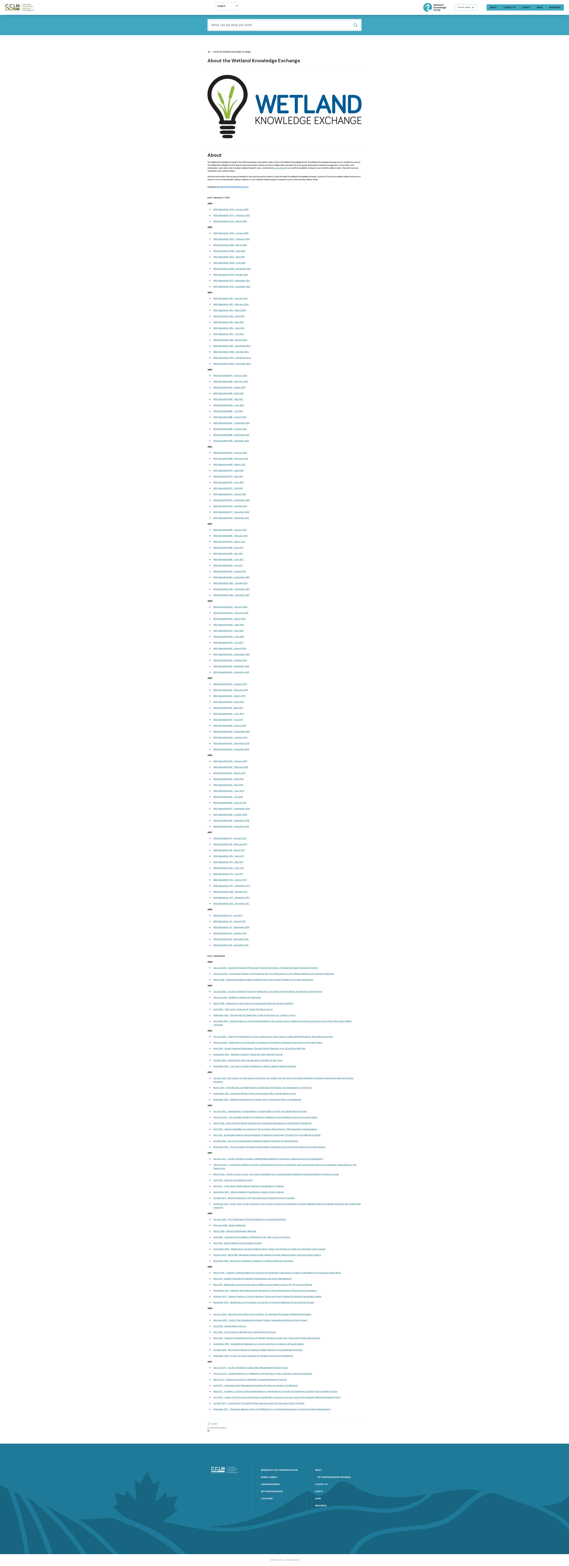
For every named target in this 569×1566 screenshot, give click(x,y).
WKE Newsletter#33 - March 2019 (229, 696)
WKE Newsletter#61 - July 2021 (228, 565)
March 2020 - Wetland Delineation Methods (234, 1231)
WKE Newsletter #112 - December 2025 (232, 286)
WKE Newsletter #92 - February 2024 (231, 304)
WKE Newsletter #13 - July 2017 (228, 874)
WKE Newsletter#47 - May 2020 (228, 630)
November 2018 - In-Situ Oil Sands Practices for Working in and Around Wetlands (253, 1355)
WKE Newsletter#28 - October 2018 (230, 814)
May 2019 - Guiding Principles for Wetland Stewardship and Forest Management (252, 1278)
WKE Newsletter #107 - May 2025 (229, 257)
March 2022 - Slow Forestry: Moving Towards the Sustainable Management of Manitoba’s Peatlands (262, 1123)
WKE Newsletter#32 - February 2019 (230, 690)
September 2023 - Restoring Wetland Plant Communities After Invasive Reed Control (254, 1093)
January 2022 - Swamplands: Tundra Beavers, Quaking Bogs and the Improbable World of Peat (260, 1111)
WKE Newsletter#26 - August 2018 (229, 802)
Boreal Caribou (269, 1477)
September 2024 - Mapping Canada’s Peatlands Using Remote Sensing (248, 1054)
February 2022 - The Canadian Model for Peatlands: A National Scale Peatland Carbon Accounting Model (265, 1117)
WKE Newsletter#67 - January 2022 (230, 452)
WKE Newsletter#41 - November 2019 (231, 743)
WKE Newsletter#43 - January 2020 (230, 607)
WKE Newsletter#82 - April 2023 (228, 393)
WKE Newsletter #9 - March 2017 (229, 850)
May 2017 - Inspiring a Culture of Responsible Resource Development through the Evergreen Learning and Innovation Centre (275, 1391)
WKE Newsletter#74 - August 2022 (229, 494)
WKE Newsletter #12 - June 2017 (228, 868)
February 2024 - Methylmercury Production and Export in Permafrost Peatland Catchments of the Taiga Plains (268, 1042)
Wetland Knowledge (272, 1491)
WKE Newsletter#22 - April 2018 (228, 779)
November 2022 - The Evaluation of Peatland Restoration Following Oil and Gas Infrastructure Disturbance (269, 1147)
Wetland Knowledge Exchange (333, 1477)
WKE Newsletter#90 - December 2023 (231, 440)
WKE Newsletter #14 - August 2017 (230, 880)
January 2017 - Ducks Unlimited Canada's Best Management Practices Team (250, 1367)
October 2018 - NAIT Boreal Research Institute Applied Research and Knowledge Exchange (258, 1350)
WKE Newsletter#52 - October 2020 (230, 660)
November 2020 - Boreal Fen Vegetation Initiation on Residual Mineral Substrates (253, 1261)
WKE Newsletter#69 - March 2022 (229, 464)
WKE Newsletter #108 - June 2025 (229, 262)
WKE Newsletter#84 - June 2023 (228, 405)
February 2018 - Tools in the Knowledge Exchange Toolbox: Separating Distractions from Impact (260, 1320)
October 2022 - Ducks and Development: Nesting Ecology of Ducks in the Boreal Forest (255, 1141)
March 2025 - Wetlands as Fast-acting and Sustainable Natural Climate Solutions (253, 1003)
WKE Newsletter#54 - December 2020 (231, 672)
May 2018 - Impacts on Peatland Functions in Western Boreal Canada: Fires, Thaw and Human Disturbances (266, 1338)
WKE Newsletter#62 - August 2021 (229, 571)
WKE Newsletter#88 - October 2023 (230, 429)
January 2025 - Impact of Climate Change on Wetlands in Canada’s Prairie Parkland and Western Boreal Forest (267, 991)
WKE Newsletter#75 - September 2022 (231, 500)
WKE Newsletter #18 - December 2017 (231, 903)
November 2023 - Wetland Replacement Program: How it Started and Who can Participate (257, 1099)
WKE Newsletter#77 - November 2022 (231, 512)
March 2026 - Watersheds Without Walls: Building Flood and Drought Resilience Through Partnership (263, 979)
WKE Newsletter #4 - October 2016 (230, 933)
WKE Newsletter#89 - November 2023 (231, 435)
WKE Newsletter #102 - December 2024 (232, 363)
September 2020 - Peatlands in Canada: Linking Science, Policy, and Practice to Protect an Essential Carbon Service (269, 1249)
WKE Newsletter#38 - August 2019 (229, 725)
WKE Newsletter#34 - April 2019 (228, 702)
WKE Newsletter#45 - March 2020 (229, 618)
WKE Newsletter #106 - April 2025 (229, 251)
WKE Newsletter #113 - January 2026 (230, 209)
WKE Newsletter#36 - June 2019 (228, 713)
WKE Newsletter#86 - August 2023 (229, 417)
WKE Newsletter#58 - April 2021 (228, 547)
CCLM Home (267, 1498)
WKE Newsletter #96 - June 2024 (229, 328)
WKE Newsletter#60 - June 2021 (228, 559)
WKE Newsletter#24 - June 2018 (228, 791)
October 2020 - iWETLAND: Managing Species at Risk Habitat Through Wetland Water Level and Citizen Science (267, 1255)
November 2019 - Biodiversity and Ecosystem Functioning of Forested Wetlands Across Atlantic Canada (263, 1302)
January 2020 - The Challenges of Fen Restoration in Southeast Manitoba (249, 1219)
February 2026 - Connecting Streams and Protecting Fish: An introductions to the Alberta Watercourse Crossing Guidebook (273, 973)
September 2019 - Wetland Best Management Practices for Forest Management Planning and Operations (265, 1290)
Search (355, 25)
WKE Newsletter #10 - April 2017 (228, 856)
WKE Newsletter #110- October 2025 (230, 274)
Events (526, 7)
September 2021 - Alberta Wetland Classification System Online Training (248, 1192)
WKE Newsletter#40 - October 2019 (230, 737)
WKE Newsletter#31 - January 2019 (230, 684)
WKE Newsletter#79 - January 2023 (230, 375)
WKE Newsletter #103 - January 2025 (230, 233)
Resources (554, 7)
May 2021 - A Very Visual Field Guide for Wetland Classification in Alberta (248, 1186)
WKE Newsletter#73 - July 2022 (228, 488)
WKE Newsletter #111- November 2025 (231, 280)
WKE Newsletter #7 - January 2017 (230, 838)
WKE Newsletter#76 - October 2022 (230, 506)
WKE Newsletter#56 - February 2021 (230, 535)
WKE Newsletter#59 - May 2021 (228, 553)
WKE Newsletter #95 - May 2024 (228, 322)
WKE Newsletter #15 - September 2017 (231, 885)
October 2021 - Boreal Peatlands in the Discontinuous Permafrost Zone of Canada (254, 1198)
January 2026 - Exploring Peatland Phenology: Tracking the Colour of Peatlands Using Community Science (265, 967)
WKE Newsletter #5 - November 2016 (231, 939)
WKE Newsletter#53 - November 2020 (231, 666)
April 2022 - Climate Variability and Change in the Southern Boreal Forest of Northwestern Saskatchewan (265, 1129)
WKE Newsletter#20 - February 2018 (230, 767)
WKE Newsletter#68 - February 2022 (230, 458)
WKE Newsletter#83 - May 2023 (228, 399)
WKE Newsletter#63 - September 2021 (231, 577)
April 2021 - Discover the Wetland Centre (233, 1180)
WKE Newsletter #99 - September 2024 (232, 346)
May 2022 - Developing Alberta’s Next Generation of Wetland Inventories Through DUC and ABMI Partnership (267, 1135)
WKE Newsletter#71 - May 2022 (228, 476)
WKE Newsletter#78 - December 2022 (231, 518)
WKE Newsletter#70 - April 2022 (228, 470)
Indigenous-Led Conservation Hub (279, 1470)
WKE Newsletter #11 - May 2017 (228, 862)
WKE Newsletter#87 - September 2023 (231, 423)
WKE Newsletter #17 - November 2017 (231, 897)
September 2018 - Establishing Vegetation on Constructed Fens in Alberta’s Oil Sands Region (258, 1344)
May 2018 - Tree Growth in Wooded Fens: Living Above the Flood (244, 1332)
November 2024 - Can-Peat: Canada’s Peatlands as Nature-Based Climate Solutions (254, 1066)
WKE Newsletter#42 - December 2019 (231, 749)
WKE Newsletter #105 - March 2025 (230, 245)
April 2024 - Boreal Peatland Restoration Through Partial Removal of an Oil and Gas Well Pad (259, 1048)
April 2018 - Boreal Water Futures (229, 1326)
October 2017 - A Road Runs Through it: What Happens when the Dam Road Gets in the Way (258, 1403)
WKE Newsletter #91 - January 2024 (230, 298)
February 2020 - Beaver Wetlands (229, 1225)
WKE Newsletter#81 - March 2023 (229, 387)
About (493, 7)
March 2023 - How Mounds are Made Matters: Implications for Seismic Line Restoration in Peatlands (262, 1087)
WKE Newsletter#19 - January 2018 (230, 761)
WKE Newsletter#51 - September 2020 (231, 654)
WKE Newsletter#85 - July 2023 (228, 411)
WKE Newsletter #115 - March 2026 (230, 221)
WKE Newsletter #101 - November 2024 (232, 357)
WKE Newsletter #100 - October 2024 (231, 351)
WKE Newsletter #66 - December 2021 (231, 595)
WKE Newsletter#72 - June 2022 (228, 482)
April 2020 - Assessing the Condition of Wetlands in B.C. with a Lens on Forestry (251, 1237)
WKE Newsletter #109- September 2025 (232, 268)
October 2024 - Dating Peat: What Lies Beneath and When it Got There (247, 1060)
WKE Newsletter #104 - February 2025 (231, 239)
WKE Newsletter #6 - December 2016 (230, 945)
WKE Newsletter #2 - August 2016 (229, 921)
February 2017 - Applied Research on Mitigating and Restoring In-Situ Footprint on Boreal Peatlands (262, 1373)
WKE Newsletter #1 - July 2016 (227, 915)
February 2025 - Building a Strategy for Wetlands (237, 997)
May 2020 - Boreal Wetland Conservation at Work (237, 1243)
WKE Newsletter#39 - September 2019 (231, 731)
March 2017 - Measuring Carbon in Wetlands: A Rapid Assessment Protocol (250, 1379)
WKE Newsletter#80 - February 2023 (230, 381)
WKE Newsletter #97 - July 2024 (228, 334)
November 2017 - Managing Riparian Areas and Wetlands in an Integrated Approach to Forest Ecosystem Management (272, 1409)
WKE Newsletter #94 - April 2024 (229, 316)
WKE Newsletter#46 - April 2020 (228, 624)
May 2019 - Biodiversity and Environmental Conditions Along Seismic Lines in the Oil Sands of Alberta (262, 1284)
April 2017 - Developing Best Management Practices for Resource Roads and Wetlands (255, 1385)
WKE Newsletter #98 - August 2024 (230, 340)
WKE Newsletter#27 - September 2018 (231, 808)
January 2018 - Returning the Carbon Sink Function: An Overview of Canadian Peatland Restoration (262, 1314)
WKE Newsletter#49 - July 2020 (228, 642)
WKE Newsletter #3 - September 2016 (231, 927)
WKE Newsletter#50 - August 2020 (229, 648)
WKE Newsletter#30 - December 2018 (231, 826)
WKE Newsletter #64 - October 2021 (230, 583)
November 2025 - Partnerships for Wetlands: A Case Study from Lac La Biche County (254, 1015)
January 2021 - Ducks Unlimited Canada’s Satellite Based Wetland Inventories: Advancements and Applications (268, 1159)
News (539, 7)
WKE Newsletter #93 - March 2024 (229, 310)
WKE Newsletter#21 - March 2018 (229, 773)
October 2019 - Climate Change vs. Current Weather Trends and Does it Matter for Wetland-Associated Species (267, 1296)
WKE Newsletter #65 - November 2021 (231, 589)
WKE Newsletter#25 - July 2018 (228, 796)
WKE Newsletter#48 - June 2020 (228, 636)
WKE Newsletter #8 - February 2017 (230, 844)
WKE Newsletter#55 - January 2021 (230, 529)
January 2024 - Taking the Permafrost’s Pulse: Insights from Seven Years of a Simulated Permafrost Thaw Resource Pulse (273, 1036)
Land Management (270, 1484)
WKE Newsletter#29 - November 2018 (231, 820)
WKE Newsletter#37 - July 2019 (228, 719)
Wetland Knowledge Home (208, 51)
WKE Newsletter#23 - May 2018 (228, 785)
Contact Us (510, 7)
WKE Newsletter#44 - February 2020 (230, 613)
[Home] (21, 7)
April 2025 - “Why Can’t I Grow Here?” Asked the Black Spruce (243, 1009)
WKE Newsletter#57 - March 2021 (229, 541)
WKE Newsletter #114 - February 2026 (231, 215)
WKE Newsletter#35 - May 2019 (228, 707)
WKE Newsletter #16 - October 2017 (230, 891)
